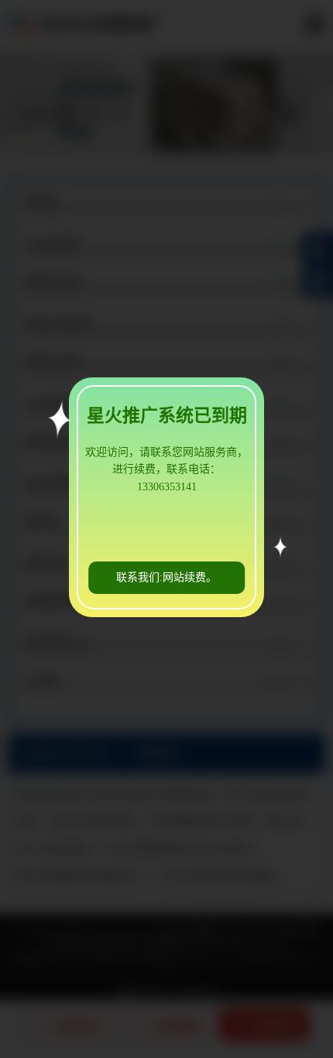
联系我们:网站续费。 (166, 577)
